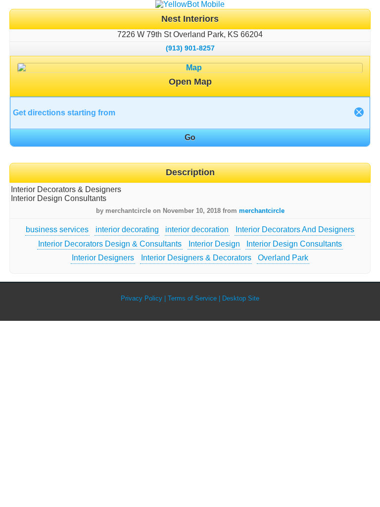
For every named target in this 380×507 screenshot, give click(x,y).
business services (57, 229)
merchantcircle (262, 210)
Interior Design (214, 244)
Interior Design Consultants (294, 244)
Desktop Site (240, 298)
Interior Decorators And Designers (295, 229)
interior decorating (127, 229)
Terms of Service (192, 298)
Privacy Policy (141, 298)
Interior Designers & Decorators (196, 258)
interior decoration (197, 229)
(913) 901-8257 (190, 48)
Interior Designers (103, 258)
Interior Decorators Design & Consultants (110, 244)
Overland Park (283, 258)
